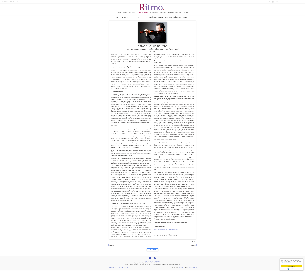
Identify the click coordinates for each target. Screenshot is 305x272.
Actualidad (122, 13)
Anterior (112, 245)
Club (186, 13)
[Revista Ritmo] (152, 7)
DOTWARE (181, 267)
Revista (132, 13)
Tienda (179, 13)
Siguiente (193, 245)
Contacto (157, 261)
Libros (171, 13)
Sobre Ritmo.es (149, 261)
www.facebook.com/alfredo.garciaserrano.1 (166, 229)
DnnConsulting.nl (193, 267)
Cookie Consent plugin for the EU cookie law (291, 269)
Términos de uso (112, 267)
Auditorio (154, 13)
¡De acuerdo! (291, 266)
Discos (163, 13)
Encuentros (143, 13)
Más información (286, 263)
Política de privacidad (123, 267)
